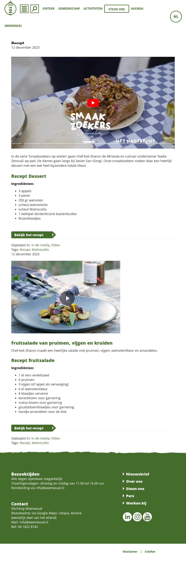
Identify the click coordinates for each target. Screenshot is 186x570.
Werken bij (136, 503)
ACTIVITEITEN (93, 9)
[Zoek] (35, 8)
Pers (130, 495)
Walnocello (40, 249)
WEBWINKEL (13, 26)
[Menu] (24, 8)
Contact (19, 504)
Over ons (134, 481)
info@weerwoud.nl (34, 522)
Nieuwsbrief (137, 474)
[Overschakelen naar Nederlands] (176, 17)
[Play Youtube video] (93, 103)
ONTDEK (49, 9)
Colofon (150, 551)
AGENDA (137, 9)
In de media (40, 245)
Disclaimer (130, 551)
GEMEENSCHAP (69, 9)
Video (55, 245)
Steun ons (135, 488)
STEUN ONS (116, 9)
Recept (25, 249)
